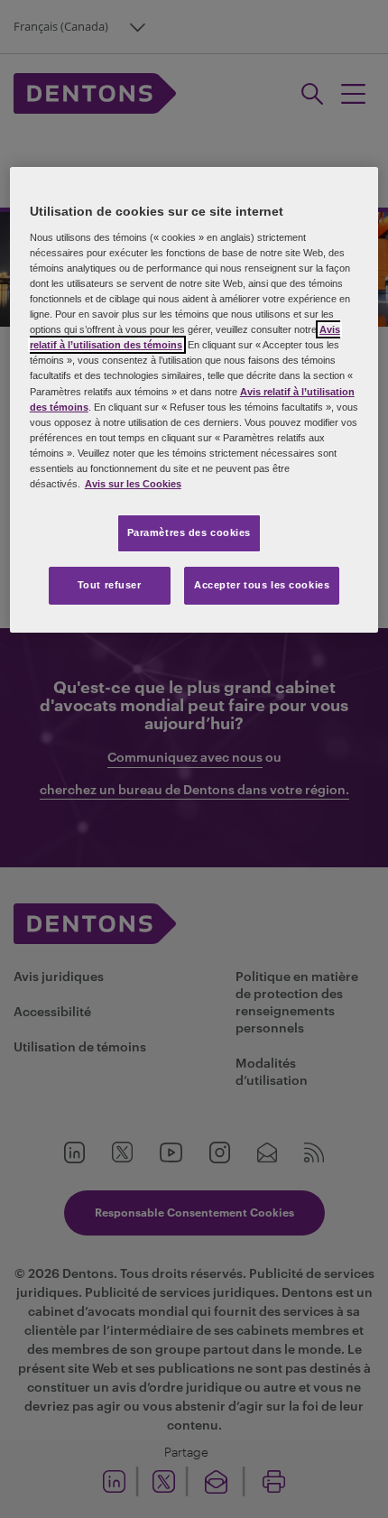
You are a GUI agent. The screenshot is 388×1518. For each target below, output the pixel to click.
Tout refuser (110, 584)
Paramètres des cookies (189, 532)
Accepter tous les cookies (261, 584)
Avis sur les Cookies (133, 483)
